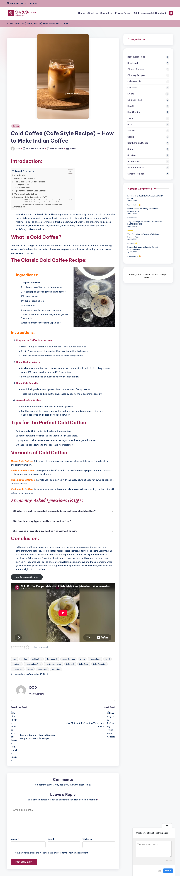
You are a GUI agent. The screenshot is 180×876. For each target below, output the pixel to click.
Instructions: (24, 188)
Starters (131, 155)
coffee (24, 659)
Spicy (130, 149)
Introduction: (20, 175)
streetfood (42, 669)
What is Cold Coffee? (24, 178)
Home (9, 23)
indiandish (70, 664)
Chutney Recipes (136, 75)
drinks (82, 659)
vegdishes (56, 669)
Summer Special (136, 167)
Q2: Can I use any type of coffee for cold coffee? (44, 202)
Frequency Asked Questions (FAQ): (31, 197)
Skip (159, 871)
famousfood (95, 659)
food (107, 659)
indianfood (83, 664)
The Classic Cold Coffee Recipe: (29, 182)
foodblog (17, 664)
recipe (30, 669)
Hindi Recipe (133, 112)
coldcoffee (37, 659)
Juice (130, 118)
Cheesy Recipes (136, 69)
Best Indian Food (136, 56)
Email (51, 839)
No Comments (56, 148)
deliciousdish (52, 659)
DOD (33, 687)
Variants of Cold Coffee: (26, 194)
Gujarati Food (134, 99)
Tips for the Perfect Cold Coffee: (30, 191)
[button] (36, 693)
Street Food (133, 161)
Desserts (132, 87)
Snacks (131, 130)
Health (130, 106)
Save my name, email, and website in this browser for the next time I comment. (51, 853)
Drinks (16, 126)
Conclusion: (19, 207)
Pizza (130, 124)
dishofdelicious (68, 659)
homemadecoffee (33, 664)
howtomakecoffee (53, 664)
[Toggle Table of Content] (69, 171)
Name (15, 839)
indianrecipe (18, 669)
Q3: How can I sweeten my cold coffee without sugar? (46, 204)
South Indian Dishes (137, 143)
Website (87, 839)
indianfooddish (99, 664)
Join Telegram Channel (26, 577)
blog (14, 659)
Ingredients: (23, 185)
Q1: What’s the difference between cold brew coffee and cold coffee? (50, 200)
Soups (130, 136)
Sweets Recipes (135, 173)
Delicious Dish (134, 81)
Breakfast (132, 63)
